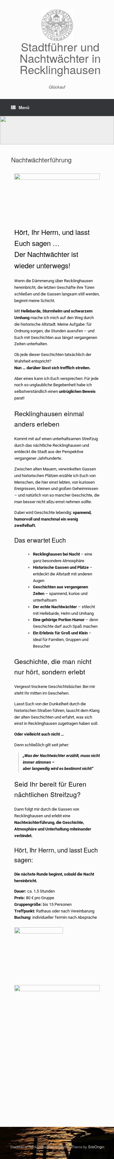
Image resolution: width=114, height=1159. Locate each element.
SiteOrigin (96, 1146)
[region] (57, 130)
